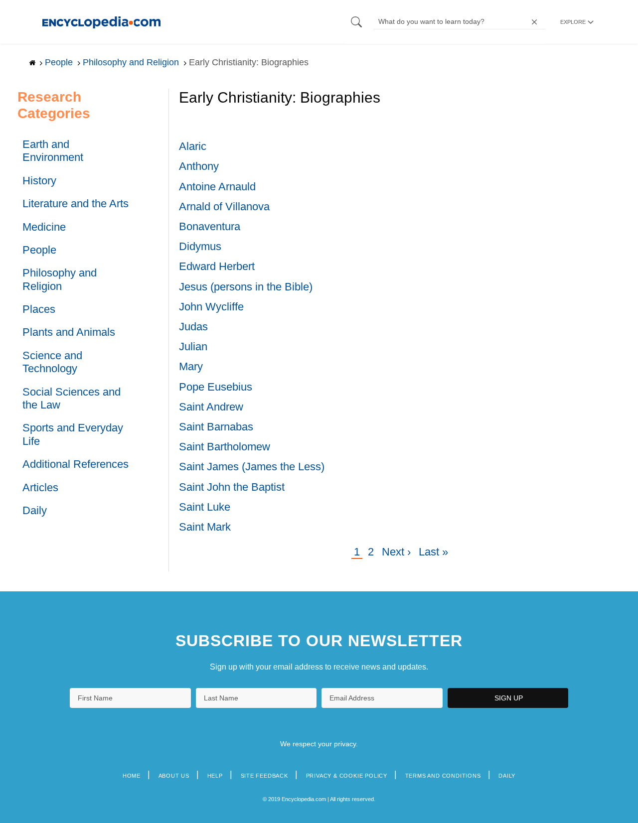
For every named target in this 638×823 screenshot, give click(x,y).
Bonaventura (209, 226)
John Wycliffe (211, 306)
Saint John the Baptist (232, 487)
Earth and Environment (52, 150)
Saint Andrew (211, 407)
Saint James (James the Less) (251, 466)
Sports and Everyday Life (72, 434)
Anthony (199, 166)
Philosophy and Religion (59, 279)
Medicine (44, 227)
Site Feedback (264, 776)
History (39, 180)
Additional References (75, 464)
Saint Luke (204, 507)
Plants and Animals (68, 332)
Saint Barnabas (216, 426)
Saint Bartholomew (224, 446)
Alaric (192, 146)
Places (38, 309)
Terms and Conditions (443, 776)
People (39, 250)
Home (132, 776)
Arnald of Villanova (224, 206)
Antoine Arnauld (217, 186)
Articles (40, 487)
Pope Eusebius (215, 387)
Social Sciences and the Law (71, 398)
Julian (193, 346)
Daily (34, 510)
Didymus (200, 246)
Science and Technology (52, 362)
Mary (191, 366)
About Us (174, 776)
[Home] (101, 21)
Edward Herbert (217, 266)
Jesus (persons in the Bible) (246, 286)
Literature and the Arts (75, 203)
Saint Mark (205, 527)
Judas (193, 326)
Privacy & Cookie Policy (346, 776)
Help (215, 776)
